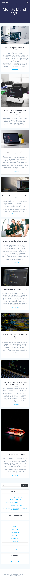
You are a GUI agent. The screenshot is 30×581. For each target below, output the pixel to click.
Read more (15, 69)
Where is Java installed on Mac (15, 241)
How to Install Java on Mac (15, 454)
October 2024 (15, 544)
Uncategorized (15, 561)
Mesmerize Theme (15, 575)
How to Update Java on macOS (15, 289)
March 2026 (15, 529)
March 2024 (15, 550)
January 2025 (15, 535)
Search (24, 485)
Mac (15, 559)
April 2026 (15, 526)
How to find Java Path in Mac (15, 48)
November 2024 (15, 541)
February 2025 (15, 532)
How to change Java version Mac (15, 196)
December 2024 (15, 538)
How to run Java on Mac (15, 152)
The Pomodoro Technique (15, 505)
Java (6, 2)
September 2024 (15, 547)
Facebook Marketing (15, 495)
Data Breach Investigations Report (15, 502)
